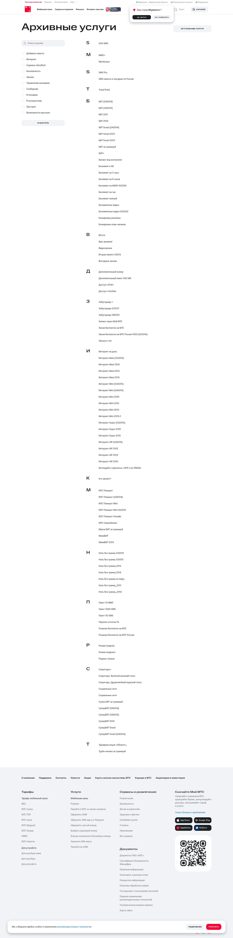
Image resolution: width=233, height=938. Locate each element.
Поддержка (45, 778)
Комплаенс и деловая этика (134, 875)
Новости (75, 778)
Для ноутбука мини (31, 853)
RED (24, 803)
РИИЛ (24, 836)
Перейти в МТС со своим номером (88, 809)
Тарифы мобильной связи (34, 798)
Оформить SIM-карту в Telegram (87, 820)
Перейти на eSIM (79, 847)
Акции (87, 778)
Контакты (61, 778)
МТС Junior (27, 820)
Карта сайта (126, 910)
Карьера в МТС (143, 778)
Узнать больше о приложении (190, 812)
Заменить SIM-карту (81, 841)
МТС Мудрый (28, 825)
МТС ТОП (26, 814)
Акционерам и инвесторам (170, 778)
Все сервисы (126, 836)
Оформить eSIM (79, 814)
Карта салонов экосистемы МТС (113, 778)
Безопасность (127, 803)
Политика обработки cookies (134, 885)
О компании (28, 778)
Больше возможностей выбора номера (91, 836)
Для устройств (29, 848)
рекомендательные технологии (74, 926)
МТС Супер (27, 809)
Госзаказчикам (61, 2)
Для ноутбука (28, 858)
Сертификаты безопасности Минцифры (134, 862)
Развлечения (126, 798)
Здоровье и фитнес (129, 814)
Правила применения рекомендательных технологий (136, 898)
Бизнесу (48, 2)
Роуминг (75, 803)
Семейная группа (129, 820)
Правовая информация (131, 869)
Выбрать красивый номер (84, 830)
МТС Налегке (28, 841)
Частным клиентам (33, 2)
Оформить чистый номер (84, 825)
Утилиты (124, 825)
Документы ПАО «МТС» (132, 855)
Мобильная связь (79, 798)
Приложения (126, 830)
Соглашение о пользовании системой (139, 891)
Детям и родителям (130, 809)
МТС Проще (28, 830)
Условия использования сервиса (136, 905)
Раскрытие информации (132, 880)
